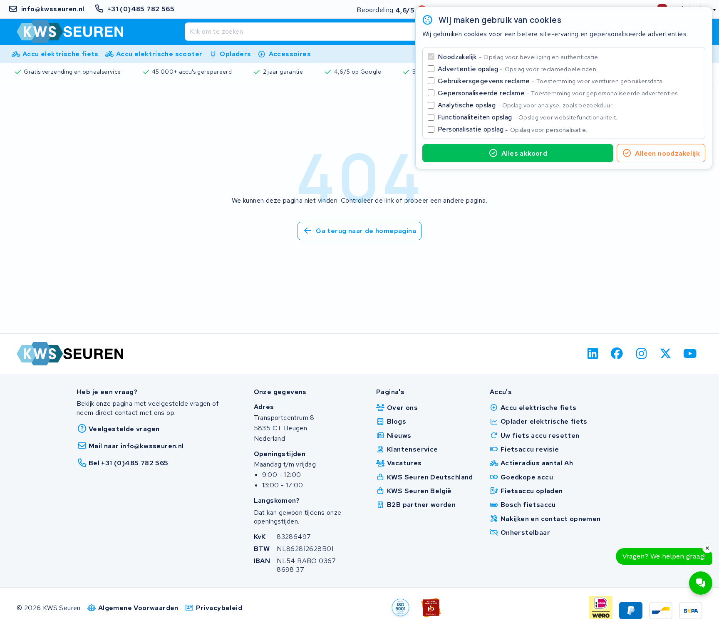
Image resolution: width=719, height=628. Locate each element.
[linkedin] (592, 354)
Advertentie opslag (518, 69)
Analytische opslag (525, 105)
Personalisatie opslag (513, 129)
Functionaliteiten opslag (527, 117)
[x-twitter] (666, 354)
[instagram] (641, 354)
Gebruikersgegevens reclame (551, 81)
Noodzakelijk (519, 56)
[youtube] (690, 354)
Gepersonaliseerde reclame (558, 93)
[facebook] (617, 354)
